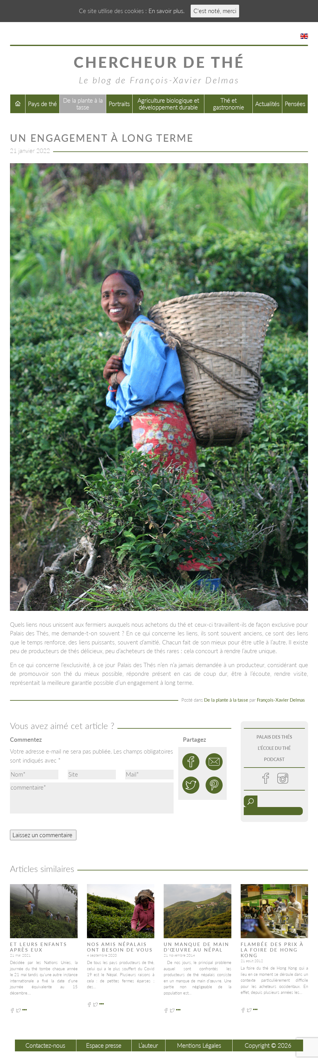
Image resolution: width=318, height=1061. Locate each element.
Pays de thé (42, 103)
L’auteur (148, 1045)
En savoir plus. (166, 10)
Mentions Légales (199, 1045)
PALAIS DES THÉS (274, 737)
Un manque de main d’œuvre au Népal (196, 947)
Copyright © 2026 (268, 1045)
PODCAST (274, 759)
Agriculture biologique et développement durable (168, 104)
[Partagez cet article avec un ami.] (214, 761)
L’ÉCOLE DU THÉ (274, 748)
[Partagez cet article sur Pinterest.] (214, 785)
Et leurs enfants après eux (38, 947)
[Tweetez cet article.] (190, 785)
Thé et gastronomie (228, 104)
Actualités (267, 103)
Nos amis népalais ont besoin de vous (120, 947)
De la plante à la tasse (83, 104)
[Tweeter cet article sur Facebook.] (190, 761)
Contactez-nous (45, 1045)
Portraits (119, 103)
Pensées (295, 103)
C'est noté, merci (214, 10)
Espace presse (103, 1045)
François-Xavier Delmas (281, 700)
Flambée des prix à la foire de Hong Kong (272, 949)
